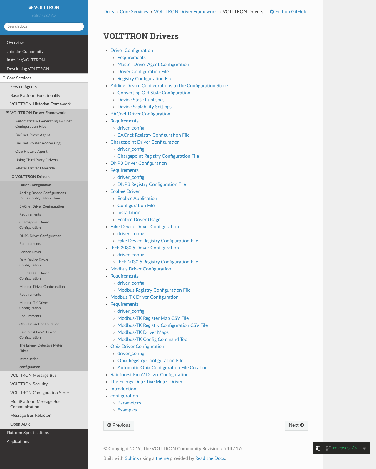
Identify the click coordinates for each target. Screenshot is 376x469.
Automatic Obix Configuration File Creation (163, 367)
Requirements (30, 214)
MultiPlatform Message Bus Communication (35, 404)
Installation (129, 212)
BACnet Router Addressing (38, 143)
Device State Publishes (141, 100)
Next (294, 425)
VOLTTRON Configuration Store (39, 393)
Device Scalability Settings (145, 107)
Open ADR (20, 424)
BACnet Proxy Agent (32, 135)
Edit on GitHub (290, 11)
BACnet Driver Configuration (41, 206)
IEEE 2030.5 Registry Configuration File (158, 262)
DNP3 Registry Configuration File (152, 184)
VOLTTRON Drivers (32, 177)
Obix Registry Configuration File (150, 360)
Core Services (19, 78)
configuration (29, 367)
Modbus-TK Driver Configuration (33, 305)
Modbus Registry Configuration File (154, 290)
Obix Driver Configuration (39, 324)
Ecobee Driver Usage (139, 219)
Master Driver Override (35, 168)
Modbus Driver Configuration (42, 286)
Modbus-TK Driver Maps (143, 332)
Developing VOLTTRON (28, 69)
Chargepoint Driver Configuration (34, 225)
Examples (127, 410)
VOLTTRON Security (29, 384)
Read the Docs (210, 458)
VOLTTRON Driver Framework (38, 113)
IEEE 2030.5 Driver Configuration (34, 276)
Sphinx (132, 458)
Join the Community (25, 51)
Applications (18, 441)
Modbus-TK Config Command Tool (153, 339)
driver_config (131, 128)
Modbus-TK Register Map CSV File (153, 318)
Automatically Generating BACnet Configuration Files (43, 124)
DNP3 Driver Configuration (40, 236)
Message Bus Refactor (30, 415)
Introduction (29, 359)
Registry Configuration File (145, 78)
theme (162, 458)
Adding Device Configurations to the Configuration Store (42, 195)
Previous (120, 425)
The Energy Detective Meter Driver (40, 348)
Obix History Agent (31, 152)
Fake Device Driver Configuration (33, 262)
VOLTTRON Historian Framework (40, 104)
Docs (108, 11)
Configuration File (136, 205)
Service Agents (23, 87)
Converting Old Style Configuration (154, 92)
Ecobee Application (137, 198)
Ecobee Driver (30, 252)
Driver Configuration (35, 185)
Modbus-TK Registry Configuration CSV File (163, 325)
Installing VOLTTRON (26, 60)
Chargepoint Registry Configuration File (158, 156)
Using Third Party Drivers (36, 160)
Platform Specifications (28, 433)
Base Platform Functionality (35, 95)
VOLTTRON (46, 7)
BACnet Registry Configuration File (153, 135)
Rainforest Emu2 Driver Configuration (37, 335)
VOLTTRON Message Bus (33, 375)
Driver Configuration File (143, 71)
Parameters (129, 403)
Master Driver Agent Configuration (153, 64)
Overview (15, 43)
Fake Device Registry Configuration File (158, 240)
